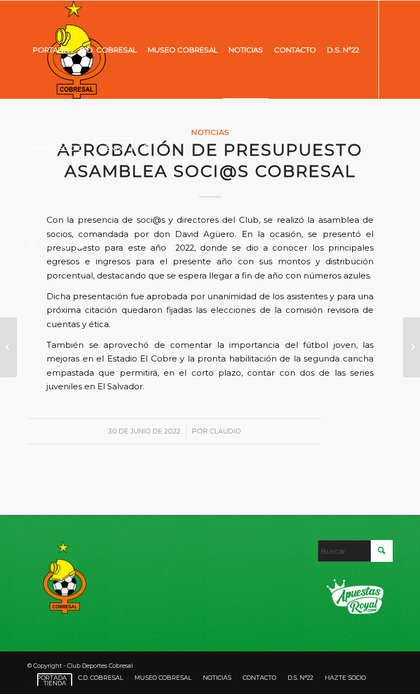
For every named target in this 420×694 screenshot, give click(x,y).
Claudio (225, 431)
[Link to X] (63, 246)
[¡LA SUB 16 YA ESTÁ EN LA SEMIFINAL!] (8, 347)
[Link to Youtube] (80, 246)
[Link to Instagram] (30, 246)
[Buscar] (147, 148)
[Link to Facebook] (47, 246)
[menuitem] (50, 50)
